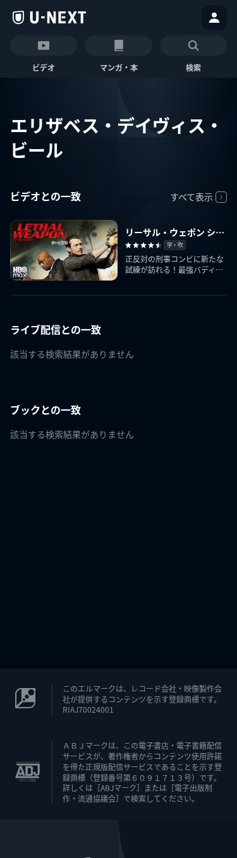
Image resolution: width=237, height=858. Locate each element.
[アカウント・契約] (214, 17)
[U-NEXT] (49, 18)
